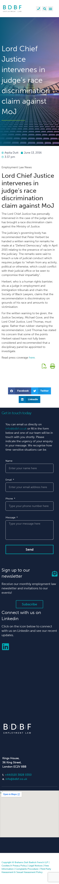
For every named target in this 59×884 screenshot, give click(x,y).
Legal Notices (35, 865)
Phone (10, 498)
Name (9, 460)
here (32, 357)
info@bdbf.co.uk (16, 428)
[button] (44, 8)
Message (11, 517)
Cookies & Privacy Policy (14, 865)
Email (9, 479)
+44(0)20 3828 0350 (18, 774)
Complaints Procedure (26, 869)
